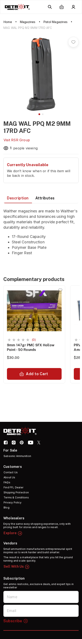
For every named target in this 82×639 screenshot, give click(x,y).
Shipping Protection (16, 492)
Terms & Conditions (16, 497)
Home (8, 22)
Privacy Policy (12, 502)
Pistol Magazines (55, 22)
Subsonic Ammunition (17, 456)
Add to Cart (37, 374)
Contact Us (11, 472)
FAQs (7, 482)
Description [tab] (18, 198)
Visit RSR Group (17, 140)
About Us (9, 477)
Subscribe (12, 621)
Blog (6, 507)
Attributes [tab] (45, 198)
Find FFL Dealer (13, 487)
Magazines (28, 22)
